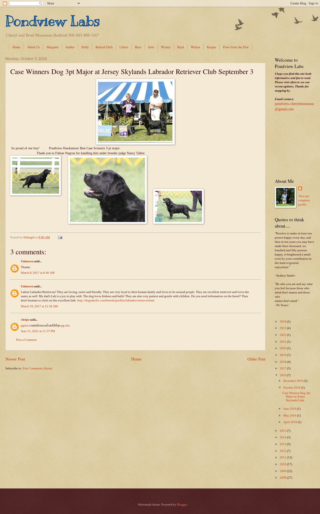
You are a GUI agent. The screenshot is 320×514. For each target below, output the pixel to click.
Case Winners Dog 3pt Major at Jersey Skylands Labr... (296, 396)
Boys (138, 47)
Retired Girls (104, 47)
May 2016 (290, 415)
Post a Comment (26, 339)
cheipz (25, 319)
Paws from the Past (236, 47)
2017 (283, 368)
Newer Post (15, 359)
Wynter (166, 47)
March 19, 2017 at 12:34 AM (39, 306)
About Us (33, 47)
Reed (180, 47)
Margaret (53, 47)
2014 (283, 437)
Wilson (195, 47)
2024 (283, 321)
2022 (283, 335)
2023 (283, 328)
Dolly (85, 47)
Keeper (211, 47)
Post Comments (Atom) (37, 368)
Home (16, 47)
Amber (69, 47)
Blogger (182, 504)
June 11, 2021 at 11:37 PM (38, 331)
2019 (283, 355)
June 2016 (290, 408)
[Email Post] (60, 237)
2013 (283, 444)
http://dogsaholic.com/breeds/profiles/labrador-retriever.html (115, 300)
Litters (123, 47)
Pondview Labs (52, 21)
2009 (283, 471)
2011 (283, 457)
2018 (283, 362)
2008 (283, 477)
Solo (151, 47)
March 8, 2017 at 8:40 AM (38, 272)
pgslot (25, 325)
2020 (283, 348)
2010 (283, 464)
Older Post (256, 359)
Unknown (27, 261)
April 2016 (290, 422)
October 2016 (292, 387)
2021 (283, 341)
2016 (283, 375)
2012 (283, 451)
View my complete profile (304, 200)
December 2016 (293, 381)
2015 (283, 430)
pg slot (65, 325)
